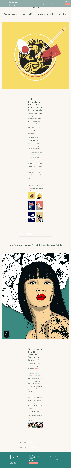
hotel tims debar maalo (26, 447)
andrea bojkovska (24, 238)
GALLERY (32, 3)
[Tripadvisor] (66, 1)
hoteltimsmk (24, 233)
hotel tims (30, 238)
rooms (30, 188)
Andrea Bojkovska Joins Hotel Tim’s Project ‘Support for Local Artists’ (35, 14)
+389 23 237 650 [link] (32, 457)
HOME (28, 3)
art (28, 238)
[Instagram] (68, 1)
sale (36, 238)
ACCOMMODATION (37, 3)
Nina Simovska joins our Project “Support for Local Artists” (36, 245)
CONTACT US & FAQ (52, 3)
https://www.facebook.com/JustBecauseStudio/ (39, 412)
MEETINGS (47, 3)
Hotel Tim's (30, 233)
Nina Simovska (36, 368)
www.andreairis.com (31, 182)
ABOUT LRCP (59, 3)
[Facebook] (65, 1)
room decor (34, 238)
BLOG (43, 3)
